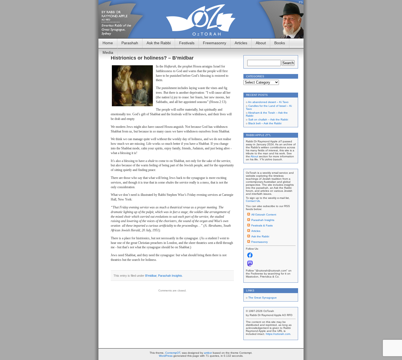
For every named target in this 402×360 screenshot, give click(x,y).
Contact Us (253, 200)
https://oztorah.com (278, 333)
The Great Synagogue (262, 297)
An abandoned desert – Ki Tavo (268, 102)
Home (108, 43)
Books (279, 43)
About (261, 43)
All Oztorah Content (263, 214)
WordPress (166, 355)
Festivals (186, 43)
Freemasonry (214, 43)
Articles (241, 43)
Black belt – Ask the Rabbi (264, 123)
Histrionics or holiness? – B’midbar (152, 58)
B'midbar (150, 275)
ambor (208, 352)
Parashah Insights (170, 275)
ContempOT (172, 352)
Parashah (129, 43)
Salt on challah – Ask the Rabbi (268, 119)
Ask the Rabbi (159, 43)
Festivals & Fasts (262, 225)
